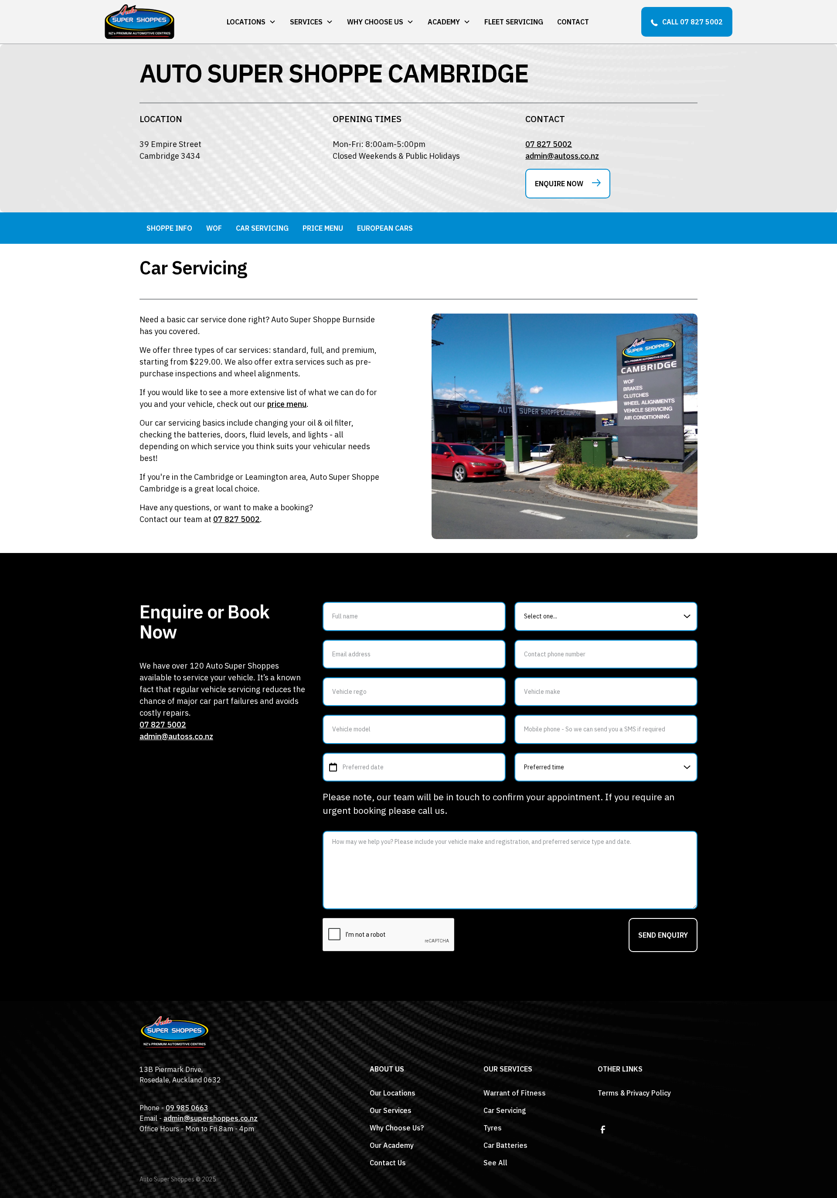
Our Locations (392, 1093)
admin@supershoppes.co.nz (210, 1118)
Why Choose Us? (397, 1127)
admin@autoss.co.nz (562, 156)
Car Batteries (505, 1145)
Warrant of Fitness (514, 1093)
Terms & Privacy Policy (634, 1093)
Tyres (492, 1127)
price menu (286, 404)
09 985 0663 (187, 1107)
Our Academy (392, 1145)
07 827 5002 (548, 144)
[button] (251, 22)
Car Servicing (504, 1110)
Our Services (391, 1110)
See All (495, 1162)
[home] (139, 22)
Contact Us (388, 1162)
